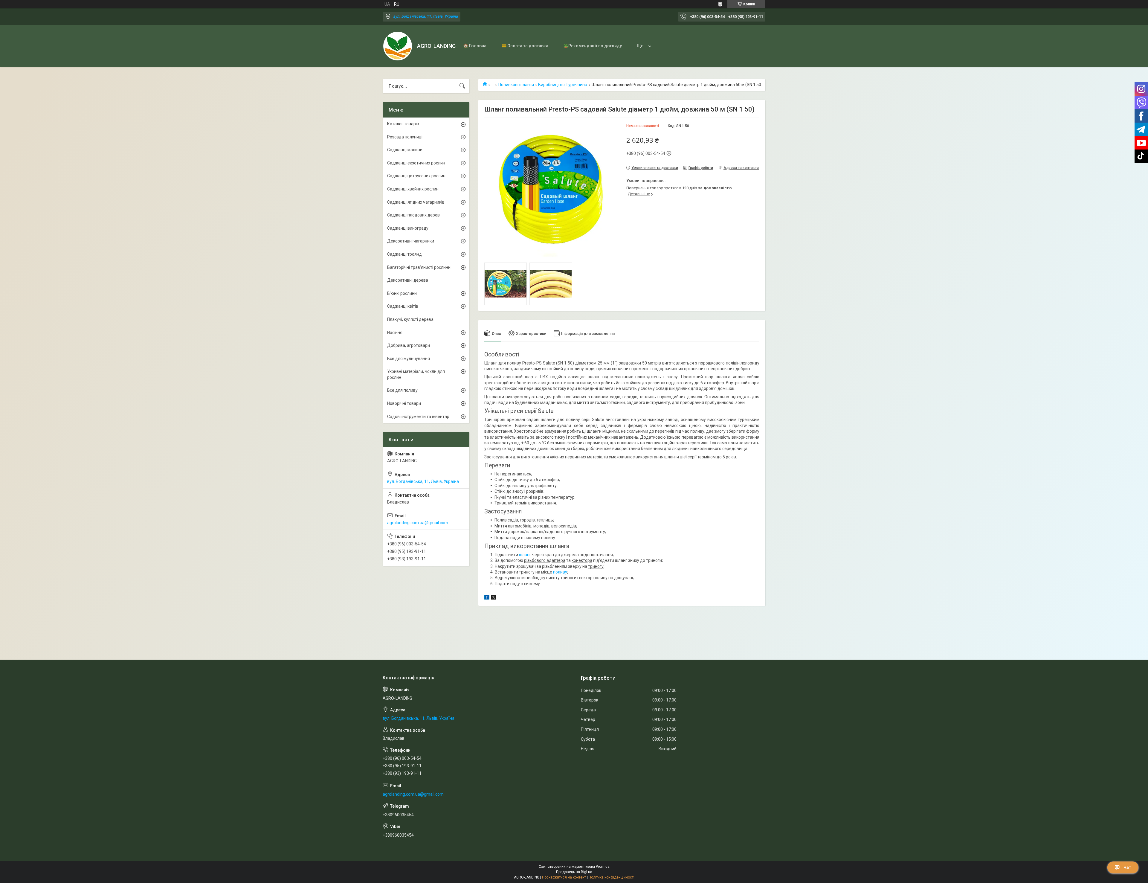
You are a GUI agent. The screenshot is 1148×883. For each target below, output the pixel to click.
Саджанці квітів (402, 306)
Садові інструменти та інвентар (418, 416)
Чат (1127, 867)
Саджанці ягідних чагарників (416, 202)
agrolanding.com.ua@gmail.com (417, 522)
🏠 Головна (474, 45)
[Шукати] (462, 86)
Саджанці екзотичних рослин (416, 163)
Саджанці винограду (407, 228)
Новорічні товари (404, 403)
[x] (493, 598)
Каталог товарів (403, 123)
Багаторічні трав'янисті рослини (419, 267)
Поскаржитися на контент (564, 877)
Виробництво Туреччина (562, 84)
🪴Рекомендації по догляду (592, 45)
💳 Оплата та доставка (524, 45)
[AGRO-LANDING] (398, 46)
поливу (560, 572)
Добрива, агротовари (408, 345)
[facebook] (486, 598)
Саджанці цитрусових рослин (416, 175)
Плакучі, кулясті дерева (410, 319)
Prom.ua (603, 866)
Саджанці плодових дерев (413, 215)
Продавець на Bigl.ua (574, 872)
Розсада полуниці (404, 137)
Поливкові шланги (516, 84)
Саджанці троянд (404, 254)
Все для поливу (402, 390)
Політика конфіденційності (611, 877)
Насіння (394, 332)
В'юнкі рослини (402, 293)
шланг (525, 554)
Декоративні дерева (407, 280)
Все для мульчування (408, 358)
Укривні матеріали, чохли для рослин (416, 374)
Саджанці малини (404, 149)
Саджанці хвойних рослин (413, 189)
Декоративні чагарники (410, 241)
